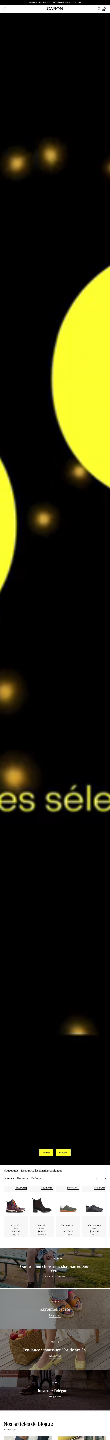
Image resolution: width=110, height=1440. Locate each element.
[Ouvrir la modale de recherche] (99, 8)
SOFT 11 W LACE (68, 1225)
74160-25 (41, 1225)
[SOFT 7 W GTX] (94, 1204)
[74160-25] (42, 1204)
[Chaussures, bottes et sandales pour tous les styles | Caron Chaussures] (55, 8)
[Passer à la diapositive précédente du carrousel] (98, 1179)
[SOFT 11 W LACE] (68, 1204)
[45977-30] (16, 1204)
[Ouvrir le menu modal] (5, 8)
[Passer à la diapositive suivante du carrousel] (104, 1179)
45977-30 (15, 1225)
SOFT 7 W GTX (94, 1225)
